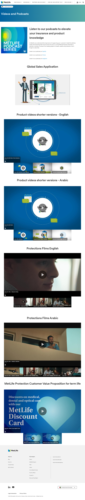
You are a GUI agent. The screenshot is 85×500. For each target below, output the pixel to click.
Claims (30, 459)
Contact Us (31, 475)
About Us (9, 462)
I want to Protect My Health (57, 459)
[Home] (2, 6)
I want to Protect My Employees (58, 462)
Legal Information (12, 493)
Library (30, 467)
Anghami (44, 58)
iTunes (44, 55)
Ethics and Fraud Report (33, 478)
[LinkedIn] (9, 487)
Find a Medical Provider (33, 470)
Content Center (11, 464)
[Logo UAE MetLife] (13, 451)
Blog (9, 459)
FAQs (30, 464)
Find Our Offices (32, 472)
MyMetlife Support (32, 462)
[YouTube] (13, 487)
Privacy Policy (23, 493)
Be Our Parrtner (11, 467)
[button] (18, 2)
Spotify (44, 51)
